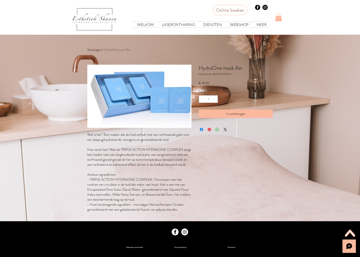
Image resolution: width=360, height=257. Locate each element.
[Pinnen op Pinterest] (209, 129)
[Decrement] (202, 99)
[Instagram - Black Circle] (265, 7)
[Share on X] (225, 129)
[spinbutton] (208, 99)
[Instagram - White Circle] (184, 232)
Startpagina (94, 49)
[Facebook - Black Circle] (257, 7)
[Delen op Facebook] (201, 129)
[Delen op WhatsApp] (217, 129)
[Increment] (214, 99)
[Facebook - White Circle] (175, 232)
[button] (278, 17)
